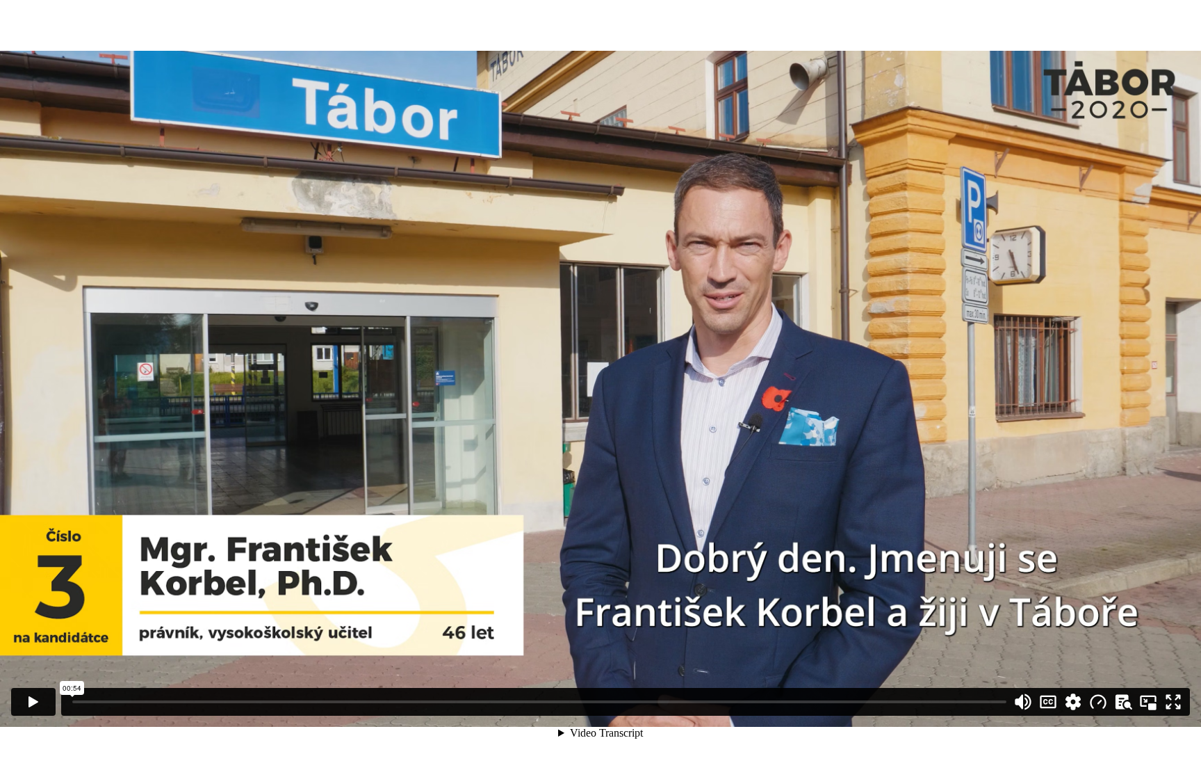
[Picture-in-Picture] (1148, 702)
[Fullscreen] (1173, 702)
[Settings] (1073, 702)
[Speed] (1098, 702)
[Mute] (1023, 702)
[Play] (33, 702)
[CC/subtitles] (1048, 702)
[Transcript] (1123, 702)
